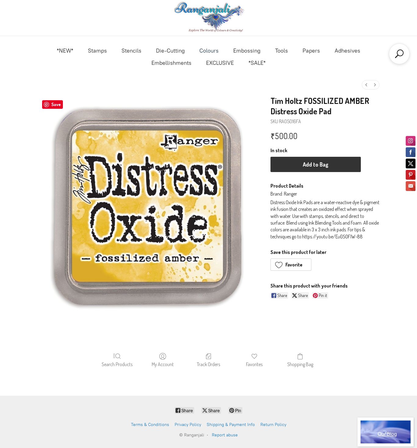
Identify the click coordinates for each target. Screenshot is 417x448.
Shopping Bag (300, 364)
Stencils (131, 50)
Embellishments (171, 63)
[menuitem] (366, 84)
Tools (281, 50)
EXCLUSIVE (220, 63)
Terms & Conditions (150, 424)
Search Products (117, 364)
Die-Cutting (170, 50)
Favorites (254, 364)
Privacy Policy (188, 424)
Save (56, 104)
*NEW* (65, 50)
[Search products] (399, 53)
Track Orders (208, 364)
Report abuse (225, 435)
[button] (291, 265)
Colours (209, 50)
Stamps (97, 50)
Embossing (246, 50)
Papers (311, 50)
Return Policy (273, 424)
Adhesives (347, 50)
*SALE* (257, 63)
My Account (163, 364)
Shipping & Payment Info (231, 424)
